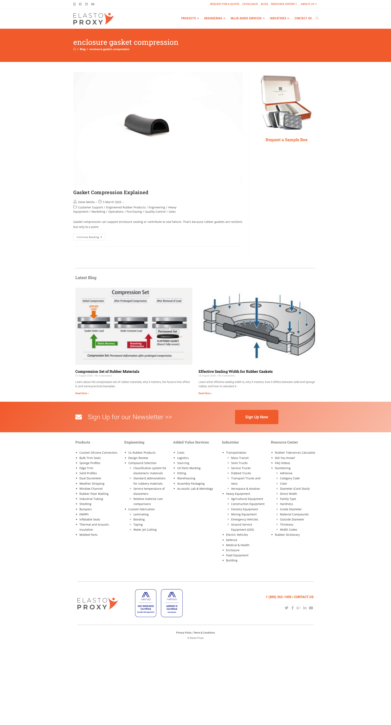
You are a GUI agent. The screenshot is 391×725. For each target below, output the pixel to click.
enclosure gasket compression (109, 49)
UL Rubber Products (142, 452)
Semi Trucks (239, 463)
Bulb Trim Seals (90, 458)
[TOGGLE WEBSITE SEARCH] (317, 18)
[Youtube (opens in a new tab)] (92, 4)
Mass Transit (240, 458)
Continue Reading (91, 236)
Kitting (181, 473)
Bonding (139, 519)
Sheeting (85, 504)
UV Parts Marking (189, 468)
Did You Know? (285, 458)
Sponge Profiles (89, 463)
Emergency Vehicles (244, 519)
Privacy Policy (184, 632)
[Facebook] (292, 607)
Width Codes (288, 529)
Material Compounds (294, 514)
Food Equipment (237, 555)
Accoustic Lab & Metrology (195, 489)
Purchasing (134, 211)
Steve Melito (86, 202)
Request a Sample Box (287, 139)
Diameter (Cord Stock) (295, 489)
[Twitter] (286, 607)
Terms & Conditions (204, 632)
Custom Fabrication (141, 509)
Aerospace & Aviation (245, 489)
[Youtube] (311, 607)
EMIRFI (84, 514)
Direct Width (288, 494)
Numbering (283, 468)
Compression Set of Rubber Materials (107, 371)
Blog (264, 4)
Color (283, 483)
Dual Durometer (90, 478)
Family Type (288, 499)
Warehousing (186, 478)
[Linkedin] (305, 607)
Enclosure (232, 550)
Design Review (138, 458)
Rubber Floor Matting (94, 494)
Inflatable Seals (89, 519)
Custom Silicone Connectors (98, 452)
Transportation (236, 452)
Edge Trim (86, 468)
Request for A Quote (224, 4)
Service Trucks (241, 468)
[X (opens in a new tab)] (75, 4)
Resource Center (282, 4)
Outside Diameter (292, 519)
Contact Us (304, 597)
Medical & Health (237, 545)
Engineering (157, 207)
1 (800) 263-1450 (278, 597)
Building (231, 560)
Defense (231, 540)
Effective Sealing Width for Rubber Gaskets (236, 371)
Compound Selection (142, 463)
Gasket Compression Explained (110, 192)
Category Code (290, 478)
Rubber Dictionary (287, 535)
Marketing (98, 211)
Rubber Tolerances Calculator (295, 452)
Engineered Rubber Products (126, 207)
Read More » (82, 393)
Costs (181, 452)
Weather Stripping (91, 483)
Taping (138, 524)
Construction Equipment (248, 504)
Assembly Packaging (191, 483)
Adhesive (286, 473)
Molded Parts (88, 535)
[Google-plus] (298, 607)
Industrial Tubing (91, 499)
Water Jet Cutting (145, 529)
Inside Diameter (291, 509)
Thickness (286, 524)
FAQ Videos (282, 463)
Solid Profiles (88, 473)
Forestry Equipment (244, 509)
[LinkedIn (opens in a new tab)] (86, 4)
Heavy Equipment (238, 494)
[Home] (74, 49)
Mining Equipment (244, 514)
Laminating (141, 514)
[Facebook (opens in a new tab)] (80, 4)
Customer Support (90, 207)
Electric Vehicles (237, 535)
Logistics (183, 458)
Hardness (286, 504)
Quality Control (155, 211)
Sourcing (183, 463)
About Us (307, 4)
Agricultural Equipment (247, 499)
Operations (116, 211)
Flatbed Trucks (241, 473)
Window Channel (91, 489)
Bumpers (85, 509)
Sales (172, 211)
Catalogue (250, 4)
